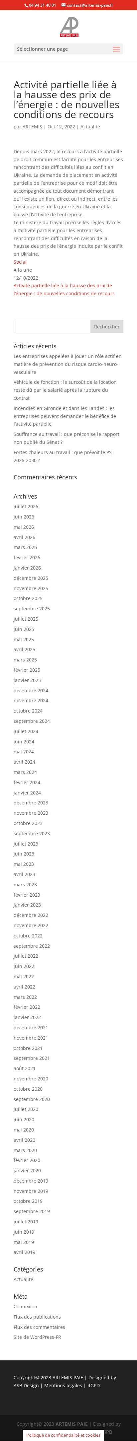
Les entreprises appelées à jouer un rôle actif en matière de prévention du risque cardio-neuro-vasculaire (68, 364)
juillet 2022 (26, 956)
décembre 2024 (31, 690)
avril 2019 (24, 1252)
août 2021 (25, 1068)
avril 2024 (24, 762)
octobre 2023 (28, 823)
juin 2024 (24, 741)
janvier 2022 (27, 1017)
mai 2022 (24, 976)
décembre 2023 (31, 802)
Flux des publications (37, 1317)
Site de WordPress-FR (37, 1337)
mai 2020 (24, 1130)
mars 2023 (25, 884)
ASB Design (27, 1385)
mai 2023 (24, 864)
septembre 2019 (32, 1211)
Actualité (90, 126)
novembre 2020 (31, 1078)
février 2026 (27, 557)
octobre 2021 (28, 1048)
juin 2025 (24, 629)
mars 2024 (25, 772)
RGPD (93, 1385)
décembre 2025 (31, 578)
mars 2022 (25, 997)
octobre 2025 (28, 598)
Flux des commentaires (39, 1327)
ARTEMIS (32, 126)
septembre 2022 (32, 946)
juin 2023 (24, 854)
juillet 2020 (26, 1109)
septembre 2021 (32, 1058)
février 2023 (27, 895)
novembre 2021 (31, 1038)
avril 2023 (24, 874)
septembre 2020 (32, 1099)
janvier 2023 (27, 905)
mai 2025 (24, 639)
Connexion (25, 1306)
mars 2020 (25, 1150)
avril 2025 (24, 649)
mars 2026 (25, 547)
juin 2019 (24, 1232)
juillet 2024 (26, 731)
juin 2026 (24, 517)
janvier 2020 (27, 1170)
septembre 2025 (32, 608)
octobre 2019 (28, 1201)
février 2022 (27, 1007)
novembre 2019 (31, 1191)
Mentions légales (63, 1385)
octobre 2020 (28, 1089)
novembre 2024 (31, 700)
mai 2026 (24, 527)
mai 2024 (24, 751)
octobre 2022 (28, 935)
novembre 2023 (31, 813)
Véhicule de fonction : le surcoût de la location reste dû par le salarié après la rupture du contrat (65, 390)
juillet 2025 (26, 619)
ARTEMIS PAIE (68, 1377)
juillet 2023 (26, 844)
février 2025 (27, 670)
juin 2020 (24, 1119)
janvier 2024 (27, 792)
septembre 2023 (32, 833)
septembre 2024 (32, 721)
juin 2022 (24, 966)
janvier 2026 (27, 568)
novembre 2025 (31, 588)
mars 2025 (25, 659)
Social (20, 262)
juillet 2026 (26, 506)
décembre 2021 (31, 1027)
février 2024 (27, 782)
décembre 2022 (31, 915)
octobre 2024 (28, 711)
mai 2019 (24, 1242)
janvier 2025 (27, 680)
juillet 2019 (26, 1221)
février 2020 (27, 1160)
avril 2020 (24, 1140)
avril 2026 (24, 537)
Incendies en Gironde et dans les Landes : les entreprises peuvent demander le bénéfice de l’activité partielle (65, 416)
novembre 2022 (31, 925)
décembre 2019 (31, 1181)
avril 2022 (24, 987)
